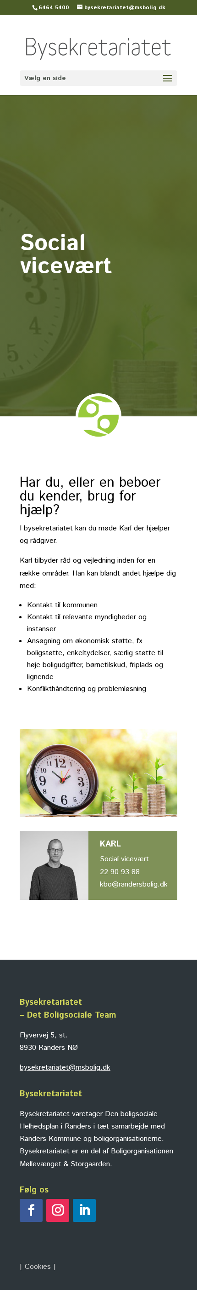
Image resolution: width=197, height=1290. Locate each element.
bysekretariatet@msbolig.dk (65, 1067)
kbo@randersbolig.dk (134, 884)
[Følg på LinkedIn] (84, 1210)
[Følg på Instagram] (57, 1210)
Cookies (38, 1266)
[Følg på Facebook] (31, 1210)
